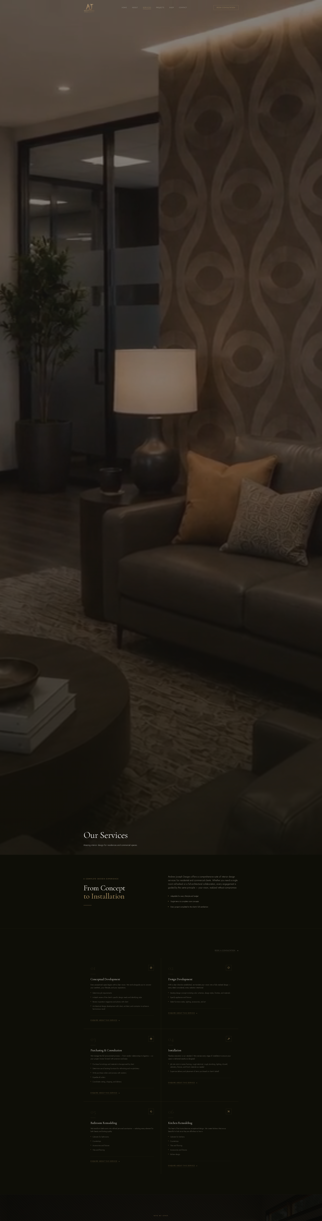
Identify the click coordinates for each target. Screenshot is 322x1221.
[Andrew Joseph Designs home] (89, 7)
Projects (160, 8)
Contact (183, 8)
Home (124, 8)
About (135, 8)
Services (147, 8)
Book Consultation (226, 7)
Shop (171, 8)
